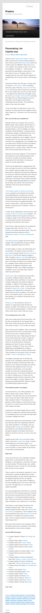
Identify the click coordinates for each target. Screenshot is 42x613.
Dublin (31, 545)
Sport (6, 253)
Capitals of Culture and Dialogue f (23, 234)
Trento (28, 571)
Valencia (25, 540)
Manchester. (28, 582)
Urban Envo (28, 514)
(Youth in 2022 (16, 354)
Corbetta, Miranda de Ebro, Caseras (26, 563)
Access (7, 90)
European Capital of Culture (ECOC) (20, 96)
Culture (13, 595)
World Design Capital (25, 63)
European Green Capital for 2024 (23, 59)
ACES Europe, (9, 276)
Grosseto (11, 549)
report (20, 439)
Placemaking (30, 604)
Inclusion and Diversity (29, 88)
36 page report (20, 427)
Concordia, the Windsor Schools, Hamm (16, 32)
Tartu (26, 536)
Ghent (24, 569)
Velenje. (29, 542)
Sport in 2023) (26, 354)
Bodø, (30, 536)
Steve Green (23, 55)
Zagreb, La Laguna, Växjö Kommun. (26, 559)
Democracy (26, 253)
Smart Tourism (17, 85)
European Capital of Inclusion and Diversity (17, 598)
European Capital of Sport (17, 602)
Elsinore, (23, 542)
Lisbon (32, 551)
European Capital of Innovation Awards (16, 214)
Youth (7, 241)
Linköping (11, 555)
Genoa (25, 574)
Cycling (10, 255)
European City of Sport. (18, 288)
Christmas (33, 253)
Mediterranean (9, 234)
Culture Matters (10, 36)
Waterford (27, 578)
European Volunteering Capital (18, 604)
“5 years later (21, 441)
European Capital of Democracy (26, 597)
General (22, 595)
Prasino (9, 11)
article (13, 404)
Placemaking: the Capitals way (14, 50)
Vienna (29, 580)
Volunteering (15, 241)
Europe (17, 595)
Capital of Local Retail (22, 257)
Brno (28, 576)
